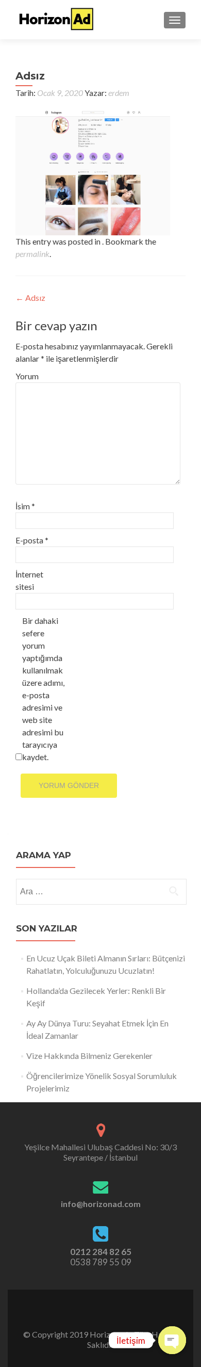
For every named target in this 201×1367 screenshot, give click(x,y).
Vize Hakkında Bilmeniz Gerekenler (89, 1055)
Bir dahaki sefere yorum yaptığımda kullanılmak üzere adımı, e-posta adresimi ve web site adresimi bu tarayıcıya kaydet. (43, 689)
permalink (32, 254)
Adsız (30, 297)
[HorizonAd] (57, 19)
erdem (118, 93)
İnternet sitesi (29, 580)
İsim (25, 506)
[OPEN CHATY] (172, 1340)
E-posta (31, 540)
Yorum (27, 376)
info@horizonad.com (101, 1204)
